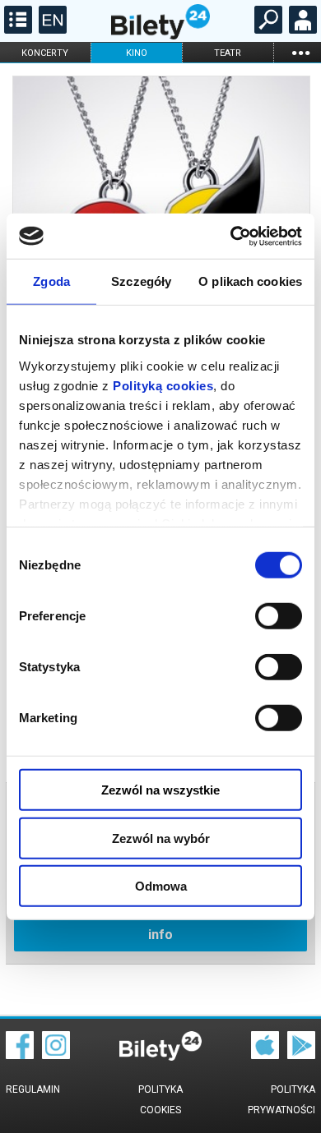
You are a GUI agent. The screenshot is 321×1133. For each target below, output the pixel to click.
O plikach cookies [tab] (250, 281)
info (160, 934)
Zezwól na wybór (161, 838)
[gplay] (301, 1055)
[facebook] (20, 1055)
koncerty (44, 53)
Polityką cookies (163, 385)
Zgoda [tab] (51, 281)
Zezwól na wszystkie (160, 790)
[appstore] (265, 1055)
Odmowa (161, 886)
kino (136, 53)
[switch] (278, 616)
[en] (51, 29)
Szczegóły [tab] (141, 281)
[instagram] (56, 1055)
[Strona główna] (160, 35)
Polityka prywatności (281, 1100)
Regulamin (33, 1089)
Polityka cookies (160, 1100)
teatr (227, 53)
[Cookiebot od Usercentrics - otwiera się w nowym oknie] (231, 235)
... (300, 52)
